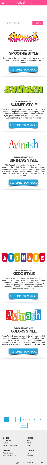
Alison (29, 440)
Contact (30, 450)
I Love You (7, 440)
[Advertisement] (24, 11)
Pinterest (30, 455)
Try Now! (38, 23)
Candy (5, 443)
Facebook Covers (10, 445)
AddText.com (8, 453)
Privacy (15, 463)
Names (30, 438)
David (29, 443)
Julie (28, 445)
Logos (6, 438)
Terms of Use (21, 463)
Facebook (30, 453)
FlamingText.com (9, 455)
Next (23, 425)
